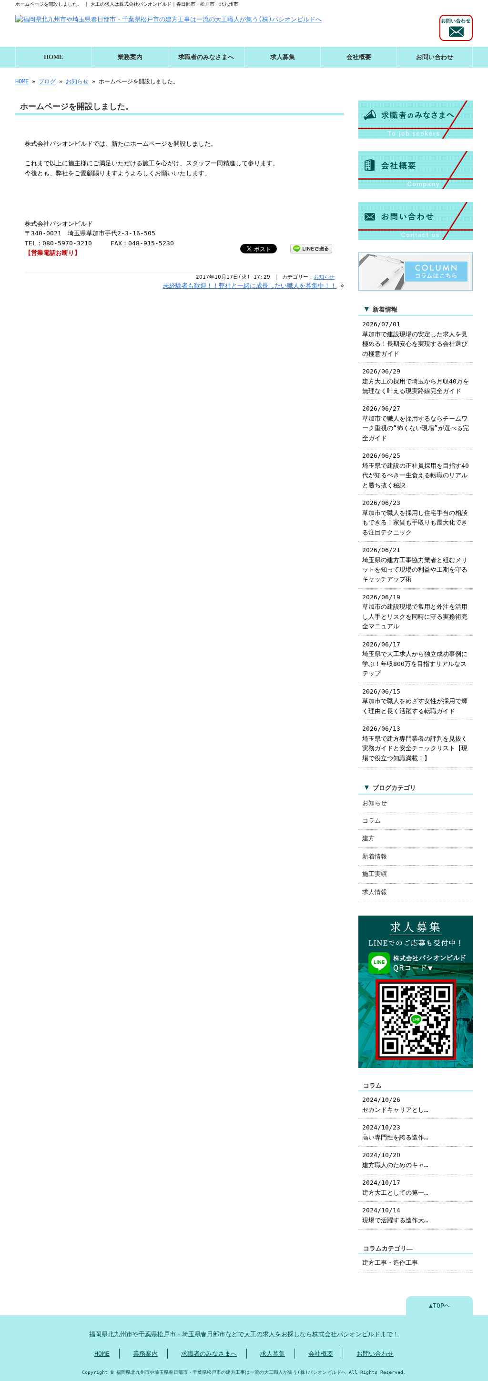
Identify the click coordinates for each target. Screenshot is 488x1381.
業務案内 (130, 57)
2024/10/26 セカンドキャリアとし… (395, 1104)
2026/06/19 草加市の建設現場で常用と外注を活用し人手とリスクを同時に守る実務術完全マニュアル (415, 612)
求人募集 (282, 57)
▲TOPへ (439, 1305)
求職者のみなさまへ (206, 57)
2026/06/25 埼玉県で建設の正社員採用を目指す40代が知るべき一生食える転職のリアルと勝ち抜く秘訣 (415, 470)
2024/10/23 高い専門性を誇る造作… (395, 1132)
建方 (368, 838)
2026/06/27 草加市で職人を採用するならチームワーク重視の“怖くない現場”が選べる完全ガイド (415, 423)
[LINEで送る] (311, 248)
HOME (53, 57)
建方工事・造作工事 (390, 1262)
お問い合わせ (434, 57)
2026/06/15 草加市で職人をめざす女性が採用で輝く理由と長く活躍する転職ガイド (415, 701)
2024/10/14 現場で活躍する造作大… (395, 1215)
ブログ (47, 81)
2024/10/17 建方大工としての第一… (395, 1187)
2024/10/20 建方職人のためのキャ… (395, 1159)
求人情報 (374, 892)
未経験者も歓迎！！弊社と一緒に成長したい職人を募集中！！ (249, 285)
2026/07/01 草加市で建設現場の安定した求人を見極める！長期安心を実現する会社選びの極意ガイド (415, 339)
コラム (371, 820)
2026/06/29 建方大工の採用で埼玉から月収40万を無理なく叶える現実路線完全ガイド (415, 381)
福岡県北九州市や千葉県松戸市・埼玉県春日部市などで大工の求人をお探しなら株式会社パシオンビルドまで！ (244, 1334)
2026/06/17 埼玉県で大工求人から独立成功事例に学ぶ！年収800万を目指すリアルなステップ (415, 659)
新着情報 (374, 856)
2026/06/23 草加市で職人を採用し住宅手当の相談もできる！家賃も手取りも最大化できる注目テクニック (415, 517)
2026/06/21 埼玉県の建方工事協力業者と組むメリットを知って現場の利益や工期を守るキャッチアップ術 (415, 564)
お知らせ (77, 81)
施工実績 (374, 873)
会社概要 (358, 57)
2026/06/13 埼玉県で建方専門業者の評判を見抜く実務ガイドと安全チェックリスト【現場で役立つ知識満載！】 (415, 743)
